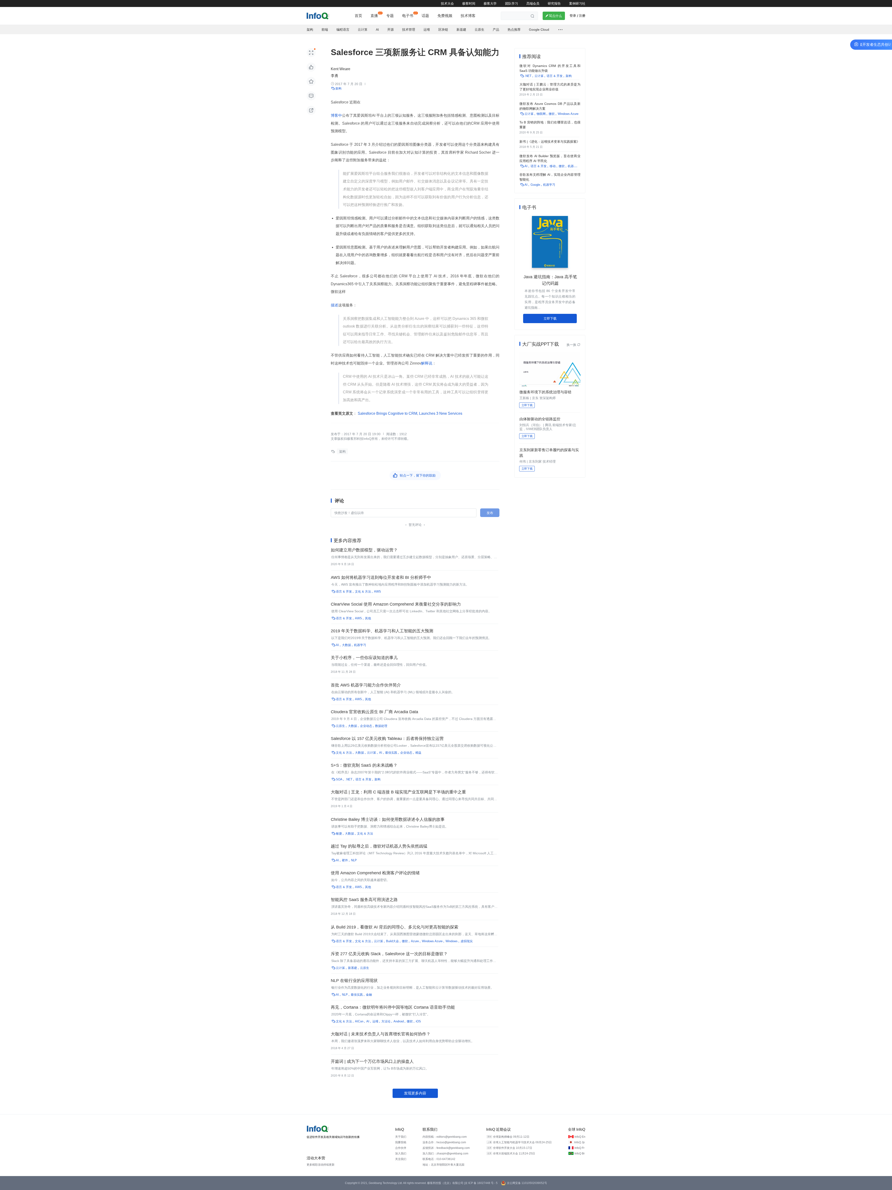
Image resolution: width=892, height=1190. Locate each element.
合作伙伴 (400, 1148)
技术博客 (468, 16)
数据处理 (381, 726)
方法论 (385, 1021)
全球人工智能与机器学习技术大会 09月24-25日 (522, 1142)
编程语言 (342, 29)
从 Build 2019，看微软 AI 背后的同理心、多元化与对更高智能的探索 (394, 927)
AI (377, 29)
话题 (425, 16)
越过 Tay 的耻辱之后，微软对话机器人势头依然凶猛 (379, 846)
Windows (452, 941)
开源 (390, 29)
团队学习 (511, 3)
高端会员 (532, 3)
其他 (368, 618)
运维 (426, 29)
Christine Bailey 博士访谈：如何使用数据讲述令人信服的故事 (388, 819)
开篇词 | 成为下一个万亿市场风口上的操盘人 (372, 1061)
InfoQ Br (579, 1153)
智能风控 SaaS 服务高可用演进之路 (364, 899)
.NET (348, 779)
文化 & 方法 (363, 591)
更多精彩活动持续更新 (320, 1164)
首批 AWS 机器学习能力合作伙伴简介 (366, 685)
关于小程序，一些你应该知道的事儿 (364, 657)
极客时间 (468, 3)
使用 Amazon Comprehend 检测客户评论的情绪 (375, 873)
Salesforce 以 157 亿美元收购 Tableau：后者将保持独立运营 (387, 738)
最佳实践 (391, 752)
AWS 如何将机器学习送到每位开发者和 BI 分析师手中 (381, 577)
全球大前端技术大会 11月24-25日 (514, 1153)
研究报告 (554, 3)
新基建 (461, 29)
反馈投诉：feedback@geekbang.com (446, 1148)
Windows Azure (432, 941)
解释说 (426, 363)
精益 (418, 752)
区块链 (443, 29)
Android (399, 1021)
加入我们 (400, 1153)
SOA (339, 779)
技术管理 (408, 29)
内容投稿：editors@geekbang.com (445, 1136)
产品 (496, 29)
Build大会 (392, 941)
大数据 (346, 645)
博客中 (336, 115)
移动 (553, 166)
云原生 (479, 29)
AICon (359, 1021)
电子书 (407, 16)
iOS (418, 1021)
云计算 (362, 29)
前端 (324, 29)
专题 (390, 16)
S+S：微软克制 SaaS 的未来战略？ (364, 765)
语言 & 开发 (344, 591)
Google (535, 184)
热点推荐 (514, 29)
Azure (415, 941)
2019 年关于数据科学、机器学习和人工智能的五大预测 (382, 631)
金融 (369, 994)
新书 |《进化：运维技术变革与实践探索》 (549, 141)
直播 (374, 16)
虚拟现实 (467, 941)
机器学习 (360, 645)
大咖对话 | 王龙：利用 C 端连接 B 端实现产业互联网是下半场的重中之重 (398, 792)
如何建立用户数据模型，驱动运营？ (364, 550)
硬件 (345, 860)
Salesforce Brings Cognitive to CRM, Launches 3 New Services (409, 413)
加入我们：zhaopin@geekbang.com (445, 1153)
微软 (405, 941)
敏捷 (339, 833)
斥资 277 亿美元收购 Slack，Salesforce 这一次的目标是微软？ (389, 953)
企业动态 (366, 726)
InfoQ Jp (579, 1142)
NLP (354, 860)
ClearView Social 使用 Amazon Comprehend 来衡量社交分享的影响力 (396, 604)
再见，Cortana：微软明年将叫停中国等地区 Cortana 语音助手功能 (393, 1007)
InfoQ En (579, 1136)
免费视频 (444, 16)
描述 (334, 305)
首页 (358, 16)
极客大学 (490, 3)
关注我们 (400, 1159)
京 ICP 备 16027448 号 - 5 (481, 1183)
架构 (310, 29)
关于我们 (400, 1136)
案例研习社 (577, 3)
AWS (377, 591)
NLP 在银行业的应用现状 (354, 980)
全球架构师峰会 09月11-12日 (511, 1136)
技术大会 (447, 3)
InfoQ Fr (579, 1148)
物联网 (541, 114)
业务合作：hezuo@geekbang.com (444, 1142)
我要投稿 (400, 1142)
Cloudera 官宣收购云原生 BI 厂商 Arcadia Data (374, 711)
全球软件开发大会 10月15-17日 (512, 1148)
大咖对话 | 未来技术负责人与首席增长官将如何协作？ (380, 1034)
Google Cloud (539, 29)
